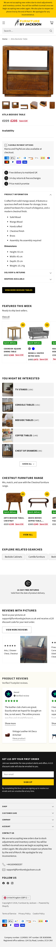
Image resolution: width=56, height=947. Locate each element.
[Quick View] (22, 324)
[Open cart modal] (51, 23)
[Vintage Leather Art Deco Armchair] (7, 735)
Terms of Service (9, 913)
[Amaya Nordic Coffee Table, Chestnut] (39, 503)
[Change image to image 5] (43, 105)
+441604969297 (14, 864)
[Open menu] (3, 23)
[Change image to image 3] (24, 105)
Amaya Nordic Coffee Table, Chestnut (35, 521)
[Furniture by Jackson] (28, 22)
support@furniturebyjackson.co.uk (24, 869)
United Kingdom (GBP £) (17, 897)
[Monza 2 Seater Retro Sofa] (39, 333)
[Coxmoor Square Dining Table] (14, 333)
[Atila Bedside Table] (28, 71)
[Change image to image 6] (52, 105)
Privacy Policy (24, 913)
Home (4, 38)
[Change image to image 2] (15, 105)
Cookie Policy (39, 913)
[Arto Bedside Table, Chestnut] (14, 503)
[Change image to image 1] (6, 105)
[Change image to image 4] (34, 105)
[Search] (51, 31)
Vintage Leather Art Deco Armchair (25, 733)
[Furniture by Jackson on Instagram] (12, 883)
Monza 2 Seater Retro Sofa (36, 354)
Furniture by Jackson (27, 902)
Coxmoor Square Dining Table (12, 350)
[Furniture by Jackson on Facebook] (3, 883)
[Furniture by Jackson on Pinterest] (8, 883)
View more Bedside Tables (18, 290)
